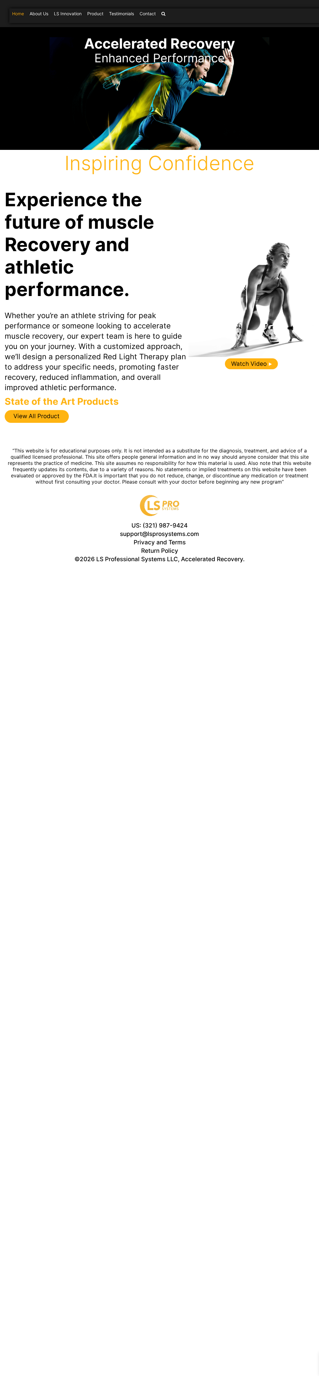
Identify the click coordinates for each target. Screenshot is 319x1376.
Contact (148, 13)
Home (18, 13)
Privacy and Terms (160, 542)
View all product (36, 416)
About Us (39, 13)
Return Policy (159, 550)
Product (95, 13)
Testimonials (121, 13)
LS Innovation (68, 13)
